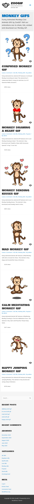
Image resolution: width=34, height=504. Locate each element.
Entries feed (5, 486)
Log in (3, 484)
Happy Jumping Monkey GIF (14, 369)
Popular (28, 134)
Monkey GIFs (21, 73)
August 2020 (5, 440)
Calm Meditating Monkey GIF (16, 307)
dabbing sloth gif (7, 409)
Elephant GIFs (6, 458)
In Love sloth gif (6, 411)
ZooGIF (17, 3)
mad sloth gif (6, 414)
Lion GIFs (4, 463)
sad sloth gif (5, 417)
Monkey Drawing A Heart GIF (16, 129)
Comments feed (6, 489)
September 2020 (6, 437)
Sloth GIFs (4, 471)
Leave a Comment (7, 73)
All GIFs (15, 73)
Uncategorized (6, 474)
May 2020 (4, 445)
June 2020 (5, 443)
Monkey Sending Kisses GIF (15, 192)
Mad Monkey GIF (15, 249)
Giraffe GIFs (5, 461)
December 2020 (6, 435)
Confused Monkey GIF (17, 68)
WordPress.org (6, 492)
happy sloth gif (6, 419)
